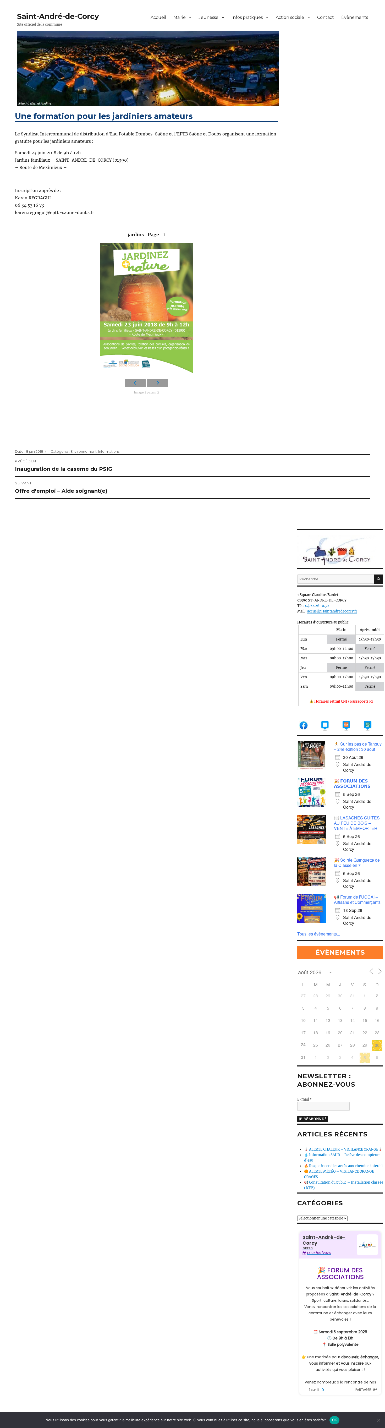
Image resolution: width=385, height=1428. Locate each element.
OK (334, 1420)
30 (377, 1045)
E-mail (304, 1099)
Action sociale (290, 17)
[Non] (378, 1420)
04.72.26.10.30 (317, 606)
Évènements (354, 17)
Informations (108, 451)
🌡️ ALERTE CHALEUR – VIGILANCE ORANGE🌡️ (343, 1149)
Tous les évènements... (318, 934)
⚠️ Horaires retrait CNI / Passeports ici (341, 701)
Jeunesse (208, 17)
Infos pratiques (247, 17)
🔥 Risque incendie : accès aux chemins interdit (343, 1166)
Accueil (158, 17)
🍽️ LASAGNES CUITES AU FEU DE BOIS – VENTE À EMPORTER (357, 823)
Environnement (83, 451)
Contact (325, 17)
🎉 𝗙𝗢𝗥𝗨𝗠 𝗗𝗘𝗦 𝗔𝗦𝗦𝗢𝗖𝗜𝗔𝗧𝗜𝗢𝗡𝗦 (352, 783)
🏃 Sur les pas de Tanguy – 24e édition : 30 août (358, 746)
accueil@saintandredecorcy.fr (332, 611)
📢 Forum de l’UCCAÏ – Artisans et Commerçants (357, 899)
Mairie (179, 17)
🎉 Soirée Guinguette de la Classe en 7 (357, 862)
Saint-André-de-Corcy (58, 16)
